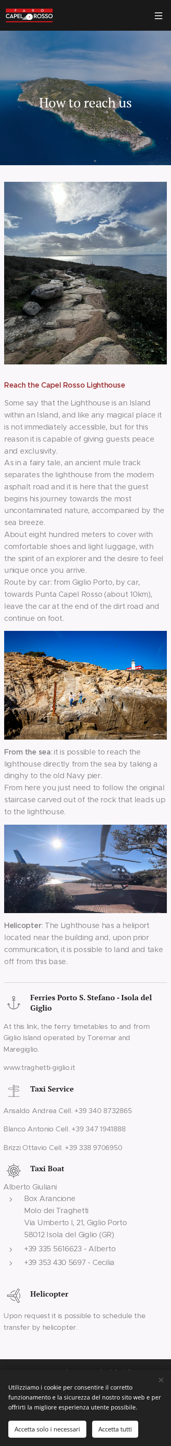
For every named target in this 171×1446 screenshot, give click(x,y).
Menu (158, 15)
